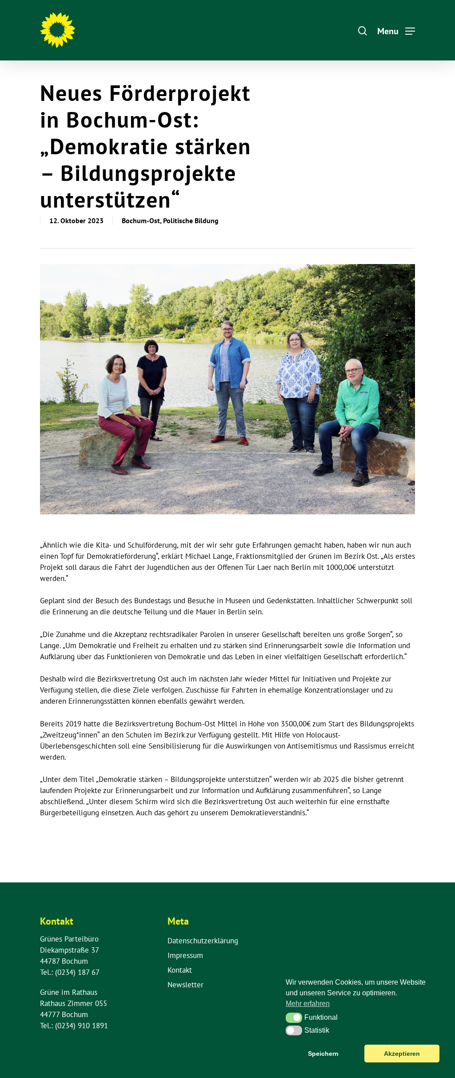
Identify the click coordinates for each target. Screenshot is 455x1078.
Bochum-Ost (141, 220)
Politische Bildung (191, 220)
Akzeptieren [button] (402, 1053)
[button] (294, 1017)
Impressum (185, 955)
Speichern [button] (323, 1053)
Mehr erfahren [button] (308, 1003)
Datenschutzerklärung (203, 941)
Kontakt (180, 970)
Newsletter (186, 985)
